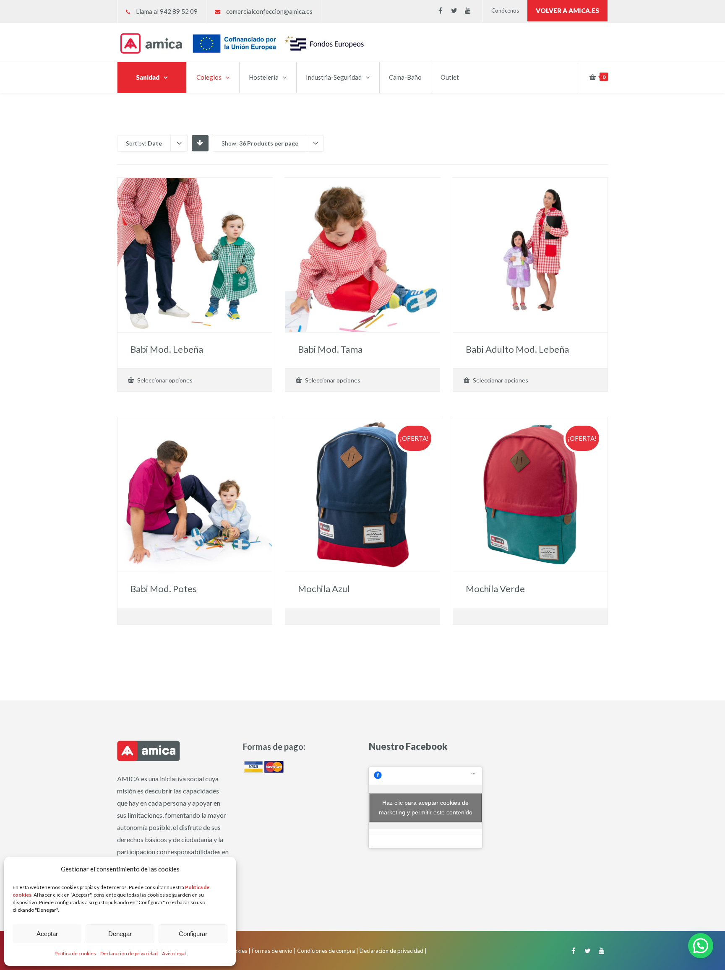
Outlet (450, 77)
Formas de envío (272, 950)
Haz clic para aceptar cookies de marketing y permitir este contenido (425, 807)
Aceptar (47, 933)
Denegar (120, 933)
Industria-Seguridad (334, 77)
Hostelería (264, 77)
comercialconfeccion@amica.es (269, 11)
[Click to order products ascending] (200, 142)
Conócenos (505, 10)
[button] (700, 945)
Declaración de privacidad (129, 953)
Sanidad (147, 77)
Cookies (237, 950)
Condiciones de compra (326, 950)
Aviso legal (174, 953)
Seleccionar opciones (164, 380)
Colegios (209, 77)
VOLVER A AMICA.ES (567, 10)
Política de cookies (75, 953)
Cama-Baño (405, 77)
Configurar (193, 933)
